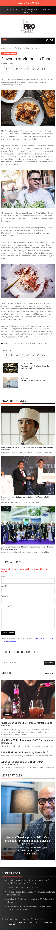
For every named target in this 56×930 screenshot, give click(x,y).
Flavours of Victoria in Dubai (26, 58)
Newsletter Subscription (20, 652)
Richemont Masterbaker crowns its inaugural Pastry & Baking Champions (26, 498)
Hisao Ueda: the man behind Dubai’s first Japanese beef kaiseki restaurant (27, 448)
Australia (7, 343)
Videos (8, 714)
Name (4, 576)
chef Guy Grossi (18, 343)
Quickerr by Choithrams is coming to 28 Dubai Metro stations (30, 900)
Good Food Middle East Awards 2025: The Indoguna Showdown (27, 741)
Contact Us (28, 12)
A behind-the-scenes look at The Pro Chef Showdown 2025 (22, 763)
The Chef (12, 48)
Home (8, 9)
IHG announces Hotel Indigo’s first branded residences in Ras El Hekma (31, 893)
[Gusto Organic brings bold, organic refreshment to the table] (28, 699)
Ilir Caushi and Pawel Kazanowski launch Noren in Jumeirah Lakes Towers (29, 907)
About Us (19, 9)
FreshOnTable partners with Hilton (34, 379)
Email (4, 586)
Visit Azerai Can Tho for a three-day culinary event (35, 366)
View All (51, 673)
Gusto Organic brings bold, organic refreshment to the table (26, 724)
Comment (6, 606)
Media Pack (32, 9)
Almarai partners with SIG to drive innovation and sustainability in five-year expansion (27, 548)
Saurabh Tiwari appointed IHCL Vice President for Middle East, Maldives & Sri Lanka (27, 841)
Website (4, 596)
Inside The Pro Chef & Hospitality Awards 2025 (24, 752)
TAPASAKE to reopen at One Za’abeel (24, 887)
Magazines (45, 9)
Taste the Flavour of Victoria (37, 343)
